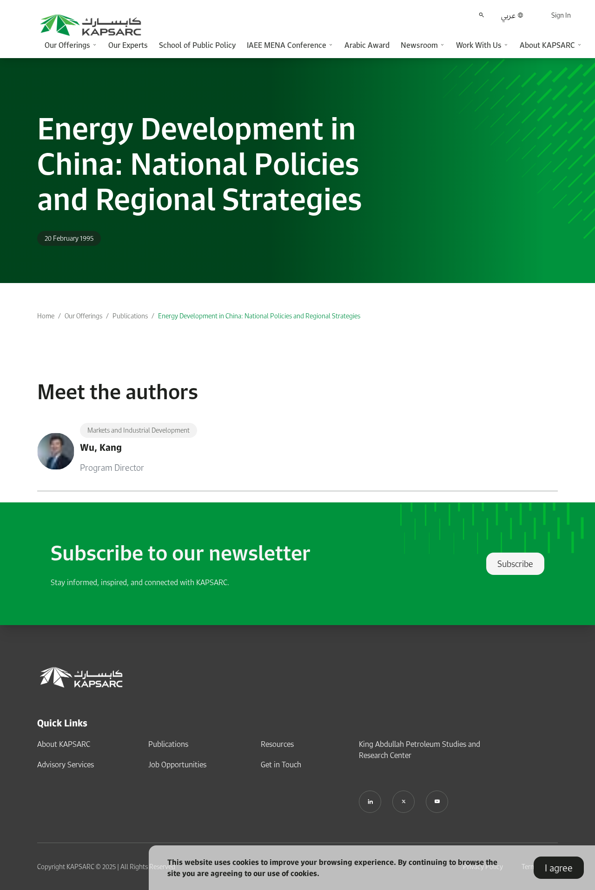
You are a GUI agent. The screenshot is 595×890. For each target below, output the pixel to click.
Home (45, 316)
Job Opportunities (177, 764)
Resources (277, 744)
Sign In (561, 15)
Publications (130, 316)
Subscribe (515, 564)
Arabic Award (367, 45)
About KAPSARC (63, 744)
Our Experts (128, 45)
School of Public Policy (197, 45)
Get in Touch (281, 764)
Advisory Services (65, 764)
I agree (559, 868)
